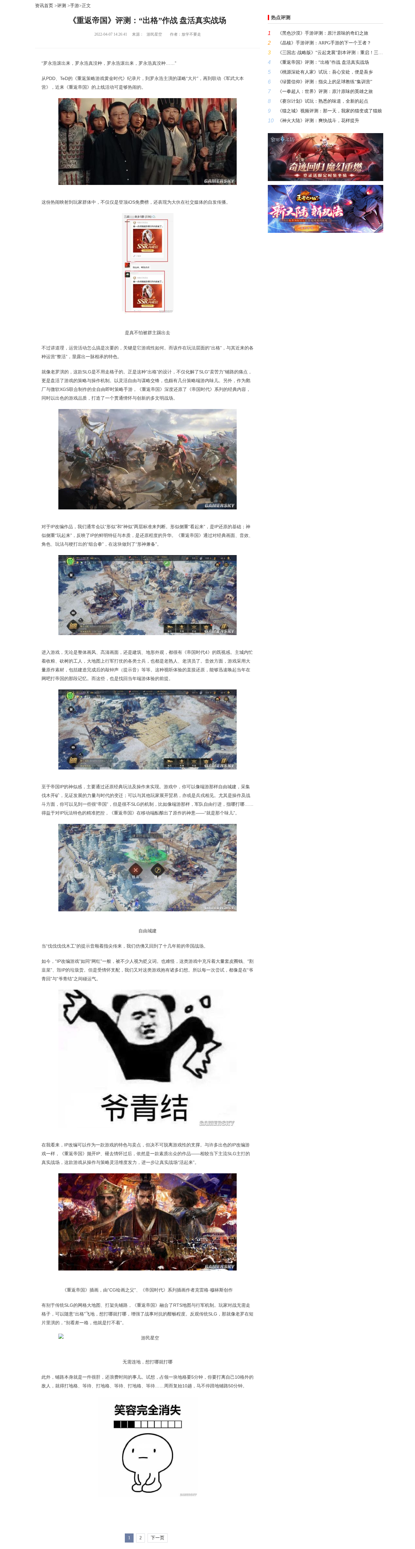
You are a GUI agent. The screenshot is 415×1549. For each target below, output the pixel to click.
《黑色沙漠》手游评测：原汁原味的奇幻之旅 (323, 33)
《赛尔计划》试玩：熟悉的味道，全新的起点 (323, 101)
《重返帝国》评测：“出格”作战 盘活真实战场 (323, 62)
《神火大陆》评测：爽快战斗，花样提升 (318, 120)
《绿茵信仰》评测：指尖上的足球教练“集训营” (325, 81)
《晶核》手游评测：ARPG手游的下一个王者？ (324, 42)
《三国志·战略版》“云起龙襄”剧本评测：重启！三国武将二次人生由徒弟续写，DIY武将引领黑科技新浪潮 (330, 52)
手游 (74, 5)
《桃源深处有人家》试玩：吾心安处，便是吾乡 (325, 72)
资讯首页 (44, 5)
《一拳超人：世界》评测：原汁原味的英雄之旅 (325, 91)
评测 (61, 5)
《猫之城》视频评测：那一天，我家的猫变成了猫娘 (330, 110)
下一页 (157, 1537)
